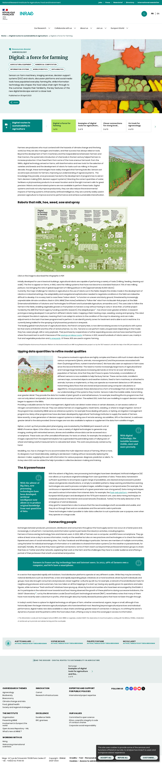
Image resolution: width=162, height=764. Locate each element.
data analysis (58, 69)
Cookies (73, 761)
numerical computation (46, 64)
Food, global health (11, 704)
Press (107, 2)
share (15, 102)
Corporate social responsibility (82, 725)
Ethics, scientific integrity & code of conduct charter (83, 721)
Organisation (8, 717)
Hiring (5, 741)
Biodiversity (8, 695)
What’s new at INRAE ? (12, 731)
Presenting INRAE (10, 720)
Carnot (39, 692)
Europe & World (117, 28)
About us (84, 28)
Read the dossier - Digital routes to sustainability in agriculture (67, 660)
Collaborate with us (63, 28)
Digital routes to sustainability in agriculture (28, 36)
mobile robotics (40, 69)
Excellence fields (43, 717)
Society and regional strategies (17, 707)
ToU (81, 758)
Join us (99, 28)
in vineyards (55, 338)
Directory (130, 2)
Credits (73, 758)
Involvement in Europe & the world (15, 724)
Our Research (40, 28)
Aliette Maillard (23, 641)
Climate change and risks (14, 701)
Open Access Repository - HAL (16, 728)
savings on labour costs (71, 335)
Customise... (149, 757)
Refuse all (123, 757)
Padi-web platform (118, 492)
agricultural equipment (20, 64)
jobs (100, 2)
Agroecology (19, 52)
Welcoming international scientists (14, 745)
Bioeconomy (8, 698)
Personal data (92, 758)
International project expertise (82, 695)
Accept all (105, 757)
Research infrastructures (47, 695)
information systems (19, 69)
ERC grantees (42, 720)
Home (3, 36)
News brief (118, 2)
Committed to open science (81, 717)
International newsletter (148, 2)
